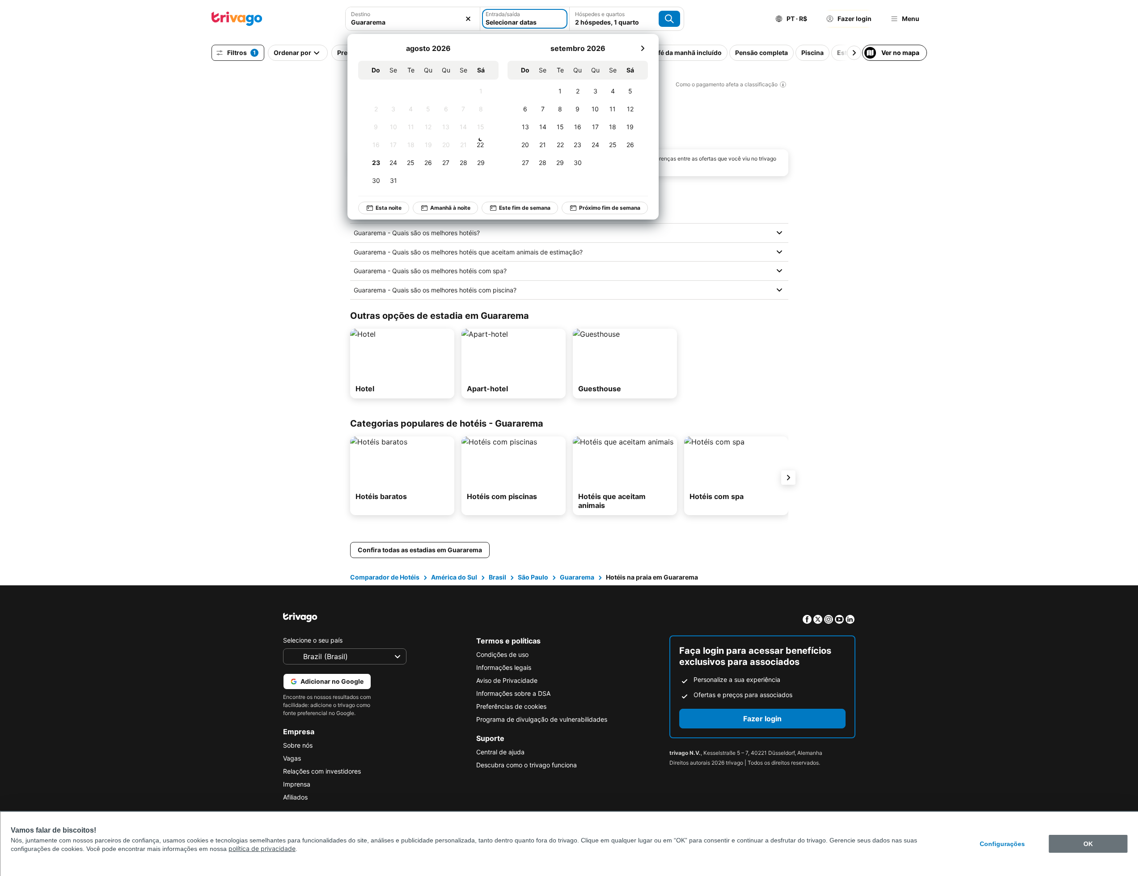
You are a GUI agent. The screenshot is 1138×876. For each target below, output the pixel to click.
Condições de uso (502, 654)
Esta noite (389, 207)
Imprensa (296, 784)
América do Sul (454, 577)
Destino (360, 14)
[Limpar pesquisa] (468, 19)
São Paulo (533, 577)
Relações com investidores (322, 771)
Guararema (577, 577)
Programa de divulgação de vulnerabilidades (541, 719)
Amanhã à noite (450, 207)
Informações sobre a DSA (513, 693)
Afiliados (295, 797)
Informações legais (503, 667)
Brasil (497, 577)
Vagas (292, 758)
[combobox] (413, 18)
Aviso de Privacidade (506, 680)
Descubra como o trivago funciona (526, 765)
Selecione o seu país (313, 640)
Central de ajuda (500, 752)
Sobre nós (298, 745)
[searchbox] (412, 22)
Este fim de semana (524, 207)
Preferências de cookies (511, 706)
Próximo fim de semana (609, 207)
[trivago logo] (237, 19)
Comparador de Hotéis (384, 577)
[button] (412, 19)
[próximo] (642, 48)
